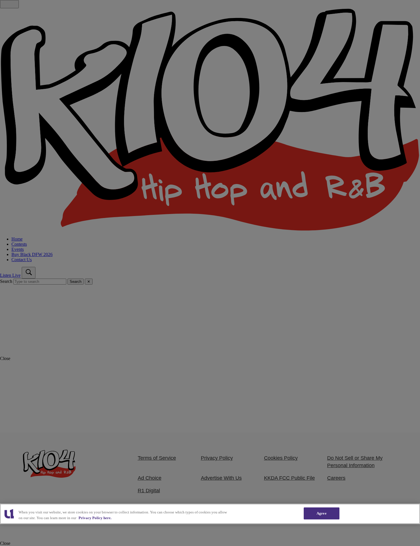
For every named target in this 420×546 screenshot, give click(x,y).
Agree (322, 513)
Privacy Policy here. (95, 518)
